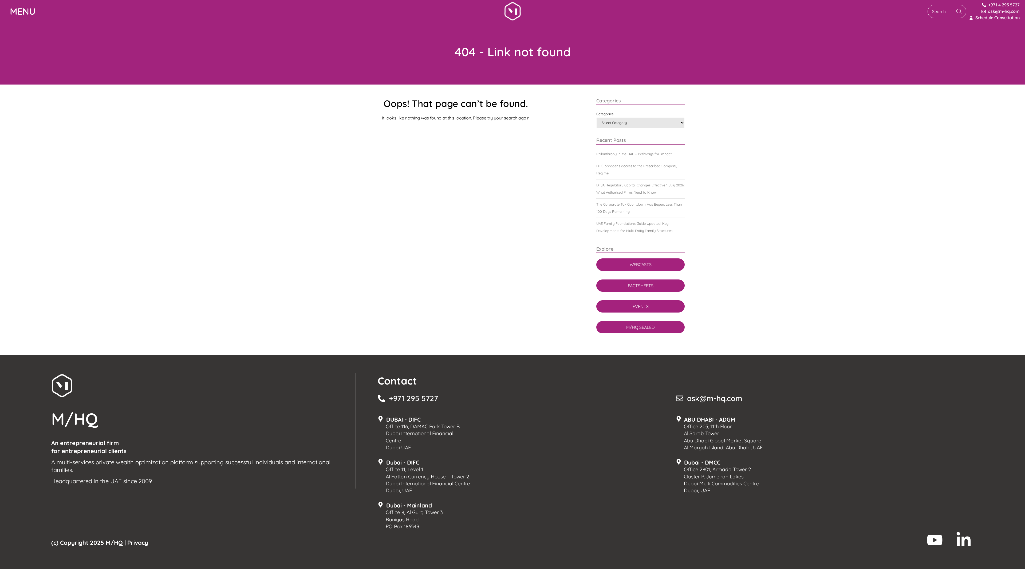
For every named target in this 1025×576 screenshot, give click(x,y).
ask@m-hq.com (714, 398)
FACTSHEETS (640, 285)
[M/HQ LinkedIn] (963, 540)
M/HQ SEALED (640, 327)
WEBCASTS (641, 264)
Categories (604, 114)
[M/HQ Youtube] (935, 540)
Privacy (137, 542)
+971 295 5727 (413, 398)
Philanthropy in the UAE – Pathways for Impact (634, 154)
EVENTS (641, 306)
